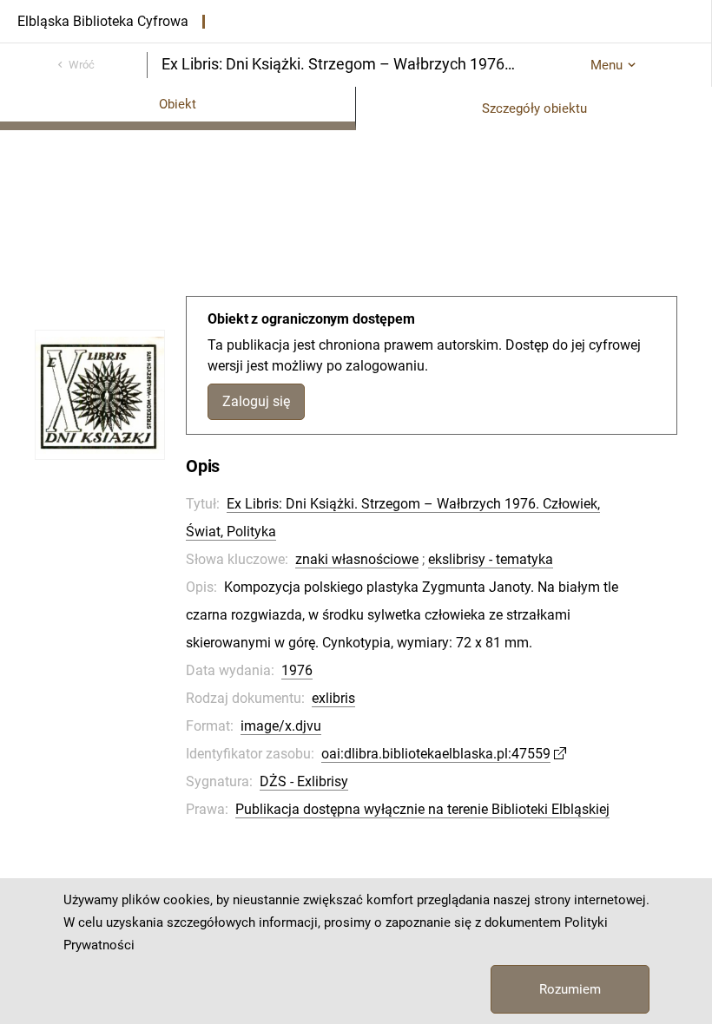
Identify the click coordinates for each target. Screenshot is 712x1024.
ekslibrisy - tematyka (490, 559)
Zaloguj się (256, 401)
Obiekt (177, 104)
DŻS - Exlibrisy (304, 781)
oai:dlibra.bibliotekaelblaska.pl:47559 (435, 753)
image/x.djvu (281, 726)
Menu (606, 65)
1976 (297, 670)
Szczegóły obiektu (534, 108)
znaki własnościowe (357, 559)
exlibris (333, 698)
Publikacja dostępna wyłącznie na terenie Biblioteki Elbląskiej (422, 809)
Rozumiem (570, 989)
